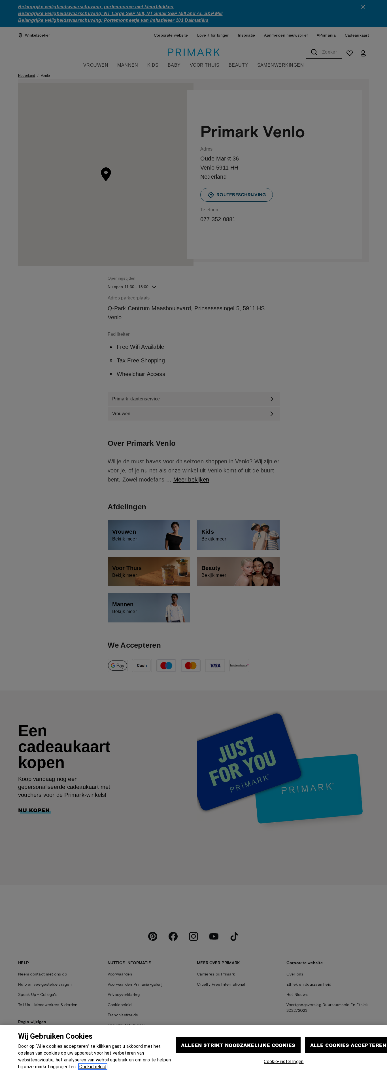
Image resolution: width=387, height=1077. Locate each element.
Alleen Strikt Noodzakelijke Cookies (238, 1045)
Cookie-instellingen (283, 1061)
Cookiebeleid (92, 1066)
